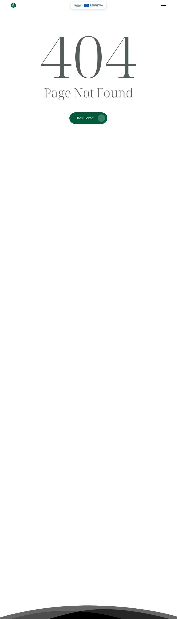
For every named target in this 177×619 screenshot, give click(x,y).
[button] (163, 5)
